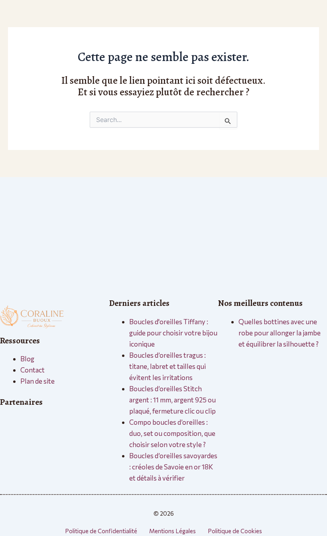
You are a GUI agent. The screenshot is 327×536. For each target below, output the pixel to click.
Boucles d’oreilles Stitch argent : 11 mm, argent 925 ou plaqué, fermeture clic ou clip (172, 399)
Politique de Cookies (235, 530)
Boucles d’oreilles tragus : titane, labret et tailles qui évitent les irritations (167, 366)
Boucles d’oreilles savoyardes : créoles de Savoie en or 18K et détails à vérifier (173, 466)
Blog (27, 359)
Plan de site (37, 381)
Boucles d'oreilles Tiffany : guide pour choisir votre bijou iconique (173, 332)
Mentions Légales (172, 530)
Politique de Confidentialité (101, 530)
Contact (32, 370)
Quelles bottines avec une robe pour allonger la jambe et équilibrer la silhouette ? (279, 332)
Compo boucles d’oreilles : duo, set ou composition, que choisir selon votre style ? (172, 433)
